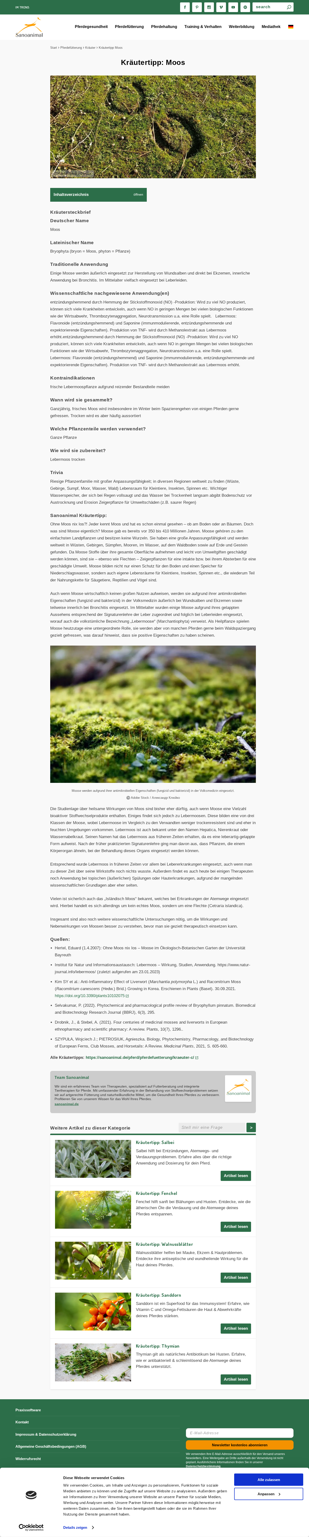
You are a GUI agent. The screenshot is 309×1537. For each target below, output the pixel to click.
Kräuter (90, 47)
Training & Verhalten (203, 27)
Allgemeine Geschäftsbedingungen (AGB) (50, 1446)
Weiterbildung (241, 27)
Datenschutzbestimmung (203, 1466)
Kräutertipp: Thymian (158, 1346)
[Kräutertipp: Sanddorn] (93, 1311)
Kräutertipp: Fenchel (156, 1193)
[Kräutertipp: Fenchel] (93, 1210)
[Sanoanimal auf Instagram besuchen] (209, 7)
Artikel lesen (236, 1175)
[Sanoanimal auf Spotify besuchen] (245, 7)
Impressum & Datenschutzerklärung (45, 1434)
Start (53, 47)
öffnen (138, 194)
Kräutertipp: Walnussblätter (164, 1244)
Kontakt (22, 1422)
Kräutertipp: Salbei (155, 1142)
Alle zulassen (269, 1480)
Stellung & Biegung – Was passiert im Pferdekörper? (62, 7)
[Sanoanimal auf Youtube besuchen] (233, 7)
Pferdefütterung (129, 27)
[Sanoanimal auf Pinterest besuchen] (197, 7)
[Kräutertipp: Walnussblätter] (93, 1261)
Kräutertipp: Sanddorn (158, 1295)
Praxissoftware (28, 1410)
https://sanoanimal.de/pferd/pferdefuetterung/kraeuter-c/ (140, 1057)
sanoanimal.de (67, 1104)
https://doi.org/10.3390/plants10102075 (90, 995)
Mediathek (271, 27)
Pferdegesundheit (91, 27)
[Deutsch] (291, 27)
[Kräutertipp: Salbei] (93, 1159)
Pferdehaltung (164, 27)
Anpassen (266, 1494)
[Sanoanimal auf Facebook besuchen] (185, 7)
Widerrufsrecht (28, 1459)
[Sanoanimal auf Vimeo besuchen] (221, 7)
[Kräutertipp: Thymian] (93, 1362)
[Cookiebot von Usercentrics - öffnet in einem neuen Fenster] (31, 1527)
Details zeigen (75, 1527)
